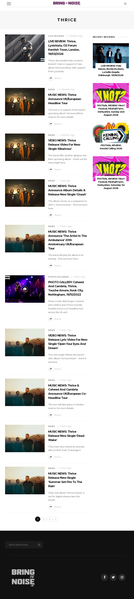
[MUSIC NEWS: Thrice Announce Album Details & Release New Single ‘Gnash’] (25, 192)
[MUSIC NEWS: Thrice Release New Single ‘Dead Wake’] (25, 438)
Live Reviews (56, 36)
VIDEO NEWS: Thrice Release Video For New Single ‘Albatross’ (64, 144)
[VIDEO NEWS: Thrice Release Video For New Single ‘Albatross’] (25, 147)
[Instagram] (121, 577)
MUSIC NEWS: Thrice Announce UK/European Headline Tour (64, 99)
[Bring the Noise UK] (23, 577)
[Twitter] (113, 577)
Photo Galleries (58, 277)
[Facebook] (104, 577)
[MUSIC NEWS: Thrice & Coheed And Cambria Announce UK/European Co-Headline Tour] (25, 392)
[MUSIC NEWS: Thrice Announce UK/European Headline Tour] (25, 101)
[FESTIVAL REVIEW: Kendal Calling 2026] (111, 135)
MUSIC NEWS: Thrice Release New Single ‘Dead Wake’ (66, 436)
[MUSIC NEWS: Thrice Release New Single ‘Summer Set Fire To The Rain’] (25, 480)
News (51, 89)
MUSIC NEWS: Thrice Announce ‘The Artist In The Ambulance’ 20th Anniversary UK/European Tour (67, 240)
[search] (125, 3)
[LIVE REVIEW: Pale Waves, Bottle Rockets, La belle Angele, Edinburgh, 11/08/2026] (111, 55)
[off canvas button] (9, 4)
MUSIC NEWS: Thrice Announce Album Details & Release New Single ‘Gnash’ (67, 190)
